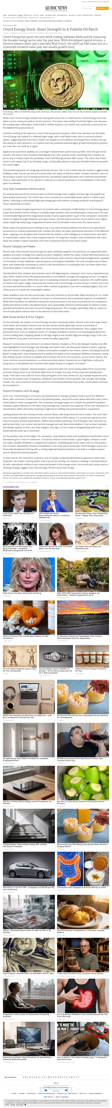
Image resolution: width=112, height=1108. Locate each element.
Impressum (31, 1093)
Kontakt (22, 1093)
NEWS (5, 15)
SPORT (42, 15)
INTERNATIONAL (87, 15)
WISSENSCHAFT (62, 15)
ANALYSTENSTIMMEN (22, 17)
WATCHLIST (106, 1)
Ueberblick (33, 21)
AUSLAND (72, 15)
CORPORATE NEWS (33, 17)
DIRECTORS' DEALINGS (45, 17)
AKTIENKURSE (12, 15)
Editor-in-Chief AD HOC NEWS (53, 33)
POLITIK (35, 15)
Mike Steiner (48, 1097)
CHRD (15, 25)
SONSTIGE (97, 15)
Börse (27, 21)
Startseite (21, 21)
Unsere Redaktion (95, 1093)
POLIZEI (78, 15)
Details (13, 1105)
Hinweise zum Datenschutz (67, 1093)
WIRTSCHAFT (28, 15)
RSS (100, 1)
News (14, 1093)
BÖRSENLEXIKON (92, 1)
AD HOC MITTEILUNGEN (9, 17)
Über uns (83, 1093)
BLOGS (84, 1)
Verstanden (20, 1105)
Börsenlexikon (10, 1077)
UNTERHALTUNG (50, 15)
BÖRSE (20, 15)
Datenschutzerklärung (46, 1093)
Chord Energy (7, 25)
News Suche (101, 8)
